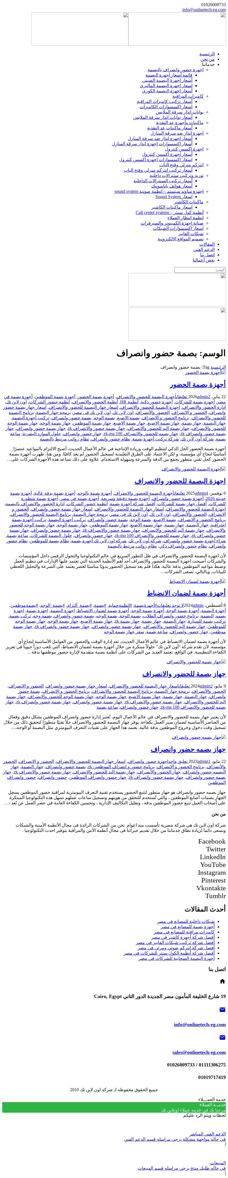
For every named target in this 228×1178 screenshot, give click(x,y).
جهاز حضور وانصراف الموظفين (98, 777)
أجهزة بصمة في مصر (79, 498)
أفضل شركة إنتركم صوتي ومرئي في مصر (176, 947)
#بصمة (100, 605)
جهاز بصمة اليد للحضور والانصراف (158, 428)
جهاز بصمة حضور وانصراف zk (62, 626)
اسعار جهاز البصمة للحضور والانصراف (83, 407)
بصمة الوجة (130, 615)
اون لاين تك (123, 412)
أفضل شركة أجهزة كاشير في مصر (183, 937)
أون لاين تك (16, 402)
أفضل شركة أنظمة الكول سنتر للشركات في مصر (169, 953)
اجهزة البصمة (62, 610)
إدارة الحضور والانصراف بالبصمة (35, 503)
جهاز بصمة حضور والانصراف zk (96, 428)
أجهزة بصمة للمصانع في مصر (188, 926)
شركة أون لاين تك (197, 439)
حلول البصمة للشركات (51, 535)
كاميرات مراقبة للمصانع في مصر (184, 932)
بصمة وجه (42, 615)
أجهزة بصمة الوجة (182, 610)
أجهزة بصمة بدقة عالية (54, 493)
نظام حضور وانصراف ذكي (183, 546)
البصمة (207, 615)
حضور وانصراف (52, 777)
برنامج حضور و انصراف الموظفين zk (121, 766)
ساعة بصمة (17, 535)
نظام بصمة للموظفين (49, 540)
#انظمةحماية (120, 605)
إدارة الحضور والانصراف (204, 407)
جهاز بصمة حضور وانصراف (41, 428)
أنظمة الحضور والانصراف (95, 402)
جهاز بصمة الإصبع (164, 423)
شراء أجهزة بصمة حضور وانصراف (194, 540)
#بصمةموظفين (24, 605)
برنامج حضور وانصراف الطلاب (171, 615)
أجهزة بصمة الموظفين (55, 396)
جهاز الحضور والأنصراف (159, 772)
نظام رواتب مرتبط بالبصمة (64, 439)
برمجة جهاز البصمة (53, 412)
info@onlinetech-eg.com (204, 9)
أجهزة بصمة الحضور (198, 384)
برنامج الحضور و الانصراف (165, 417)
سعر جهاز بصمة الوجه (124, 631)
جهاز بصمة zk (127, 621)
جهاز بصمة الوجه (55, 423)
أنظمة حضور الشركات (49, 402)
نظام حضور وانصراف (110, 439)
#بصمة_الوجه (52, 605)
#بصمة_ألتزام (79, 605)
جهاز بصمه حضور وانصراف (188, 749)
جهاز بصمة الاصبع (129, 423)
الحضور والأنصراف (153, 412)
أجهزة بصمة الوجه (147, 610)
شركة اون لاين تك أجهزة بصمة (99, 540)
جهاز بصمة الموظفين (92, 423)
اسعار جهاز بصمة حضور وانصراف (61, 509)
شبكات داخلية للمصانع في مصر (186, 921)
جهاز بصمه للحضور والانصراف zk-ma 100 (141, 433)
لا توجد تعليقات (170, 605)
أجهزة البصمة (213, 610)
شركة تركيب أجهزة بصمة (155, 439)
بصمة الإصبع (128, 417)
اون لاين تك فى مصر (92, 412)
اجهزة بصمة (37, 610)
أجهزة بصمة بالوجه (95, 493)
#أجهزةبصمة (145, 605)
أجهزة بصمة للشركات (195, 402)
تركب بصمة (20, 615)
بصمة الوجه (104, 417)
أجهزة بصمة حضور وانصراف (178, 498)
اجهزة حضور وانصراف (148, 761)
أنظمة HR (129, 402)
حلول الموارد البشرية (42, 433)
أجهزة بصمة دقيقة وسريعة (125, 498)
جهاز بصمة (191, 423)
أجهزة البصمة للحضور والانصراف (146, 396)
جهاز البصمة (215, 423)
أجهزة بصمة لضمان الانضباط (186, 593)
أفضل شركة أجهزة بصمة (132, 503)
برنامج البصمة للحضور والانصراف (40, 514)
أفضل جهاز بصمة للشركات (182, 503)
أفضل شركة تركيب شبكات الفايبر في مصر (175, 942)
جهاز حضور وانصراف (82, 433)
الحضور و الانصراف (189, 412)
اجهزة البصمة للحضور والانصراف (150, 407)
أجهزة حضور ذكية (157, 402)
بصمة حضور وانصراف (71, 417)
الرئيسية (218, 367)
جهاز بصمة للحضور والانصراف (184, 673)
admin (202, 396)
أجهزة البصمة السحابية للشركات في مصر (176, 958)
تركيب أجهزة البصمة (30, 417)
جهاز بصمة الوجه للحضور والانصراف (61, 696)
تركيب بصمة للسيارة (207, 621)
